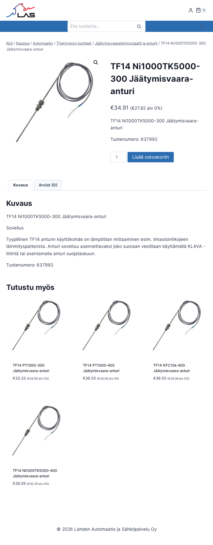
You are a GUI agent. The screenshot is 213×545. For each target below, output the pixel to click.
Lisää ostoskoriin (150, 157)
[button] (96, 62)
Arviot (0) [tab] (48, 185)
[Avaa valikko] (202, 26)
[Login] (190, 10)
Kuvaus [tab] (20, 185)
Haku (140, 26)
